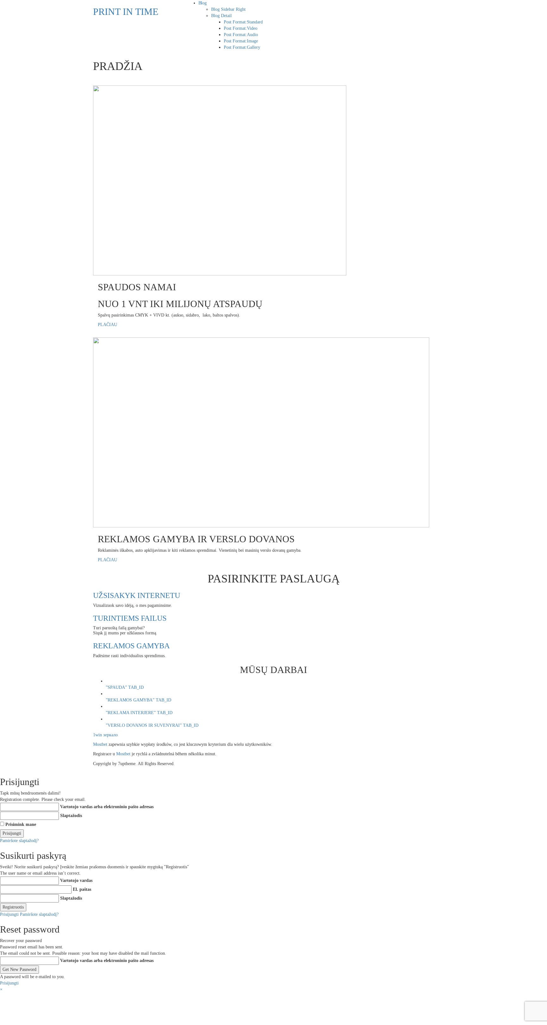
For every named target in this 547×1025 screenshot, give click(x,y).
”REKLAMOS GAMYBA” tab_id (138, 700)
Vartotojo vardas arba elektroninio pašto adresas (107, 806)
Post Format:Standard (243, 22)
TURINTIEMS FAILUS (130, 618)
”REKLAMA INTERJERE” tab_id (139, 712)
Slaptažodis (71, 815)
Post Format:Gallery (242, 47)
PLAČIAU (107, 324)
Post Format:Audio (241, 34)
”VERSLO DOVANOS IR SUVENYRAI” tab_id (152, 725)
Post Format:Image (241, 41)
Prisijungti (9, 914)
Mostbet (100, 744)
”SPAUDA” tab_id (125, 687)
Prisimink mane (20, 824)
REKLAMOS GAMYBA (131, 646)
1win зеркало (105, 735)
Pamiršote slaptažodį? (19, 840)
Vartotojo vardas (76, 880)
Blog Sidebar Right (228, 9)
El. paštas (82, 889)
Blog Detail (221, 15)
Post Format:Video (240, 28)
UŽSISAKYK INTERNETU (136, 595)
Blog (202, 3)
